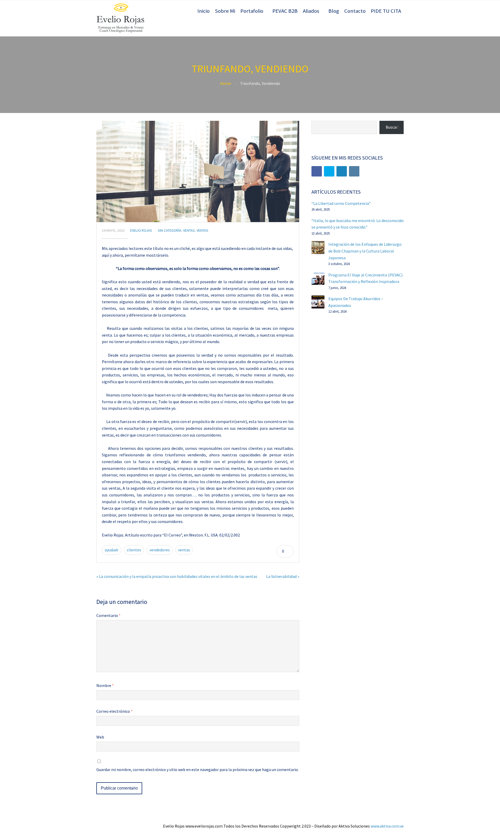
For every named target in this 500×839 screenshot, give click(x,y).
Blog (333, 11)
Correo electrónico (114, 711)
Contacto (355, 11)
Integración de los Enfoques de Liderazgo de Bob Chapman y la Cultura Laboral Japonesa (365, 251)
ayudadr (111, 549)
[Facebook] (316, 171)
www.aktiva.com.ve (387, 826)
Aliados (311, 11)
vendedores (159, 549)
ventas (184, 549)
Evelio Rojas (141, 230)
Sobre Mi (225, 11)
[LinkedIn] (341, 171)
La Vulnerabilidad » (282, 576)
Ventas (189, 230)
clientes (134, 549)
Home (225, 83)
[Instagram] (354, 171)
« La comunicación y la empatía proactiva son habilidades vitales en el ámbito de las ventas (176, 576)
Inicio (203, 11)
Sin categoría (169, 230)
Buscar (392, 127)
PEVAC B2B (285, 11)
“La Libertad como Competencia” (341, 203)
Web (100, 737)
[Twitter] (329, 171)
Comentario (108, 615)
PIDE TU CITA (386, 11)
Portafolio (251, 11)
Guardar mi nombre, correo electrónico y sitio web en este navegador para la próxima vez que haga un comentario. (197, 769)
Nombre (105, 685)
